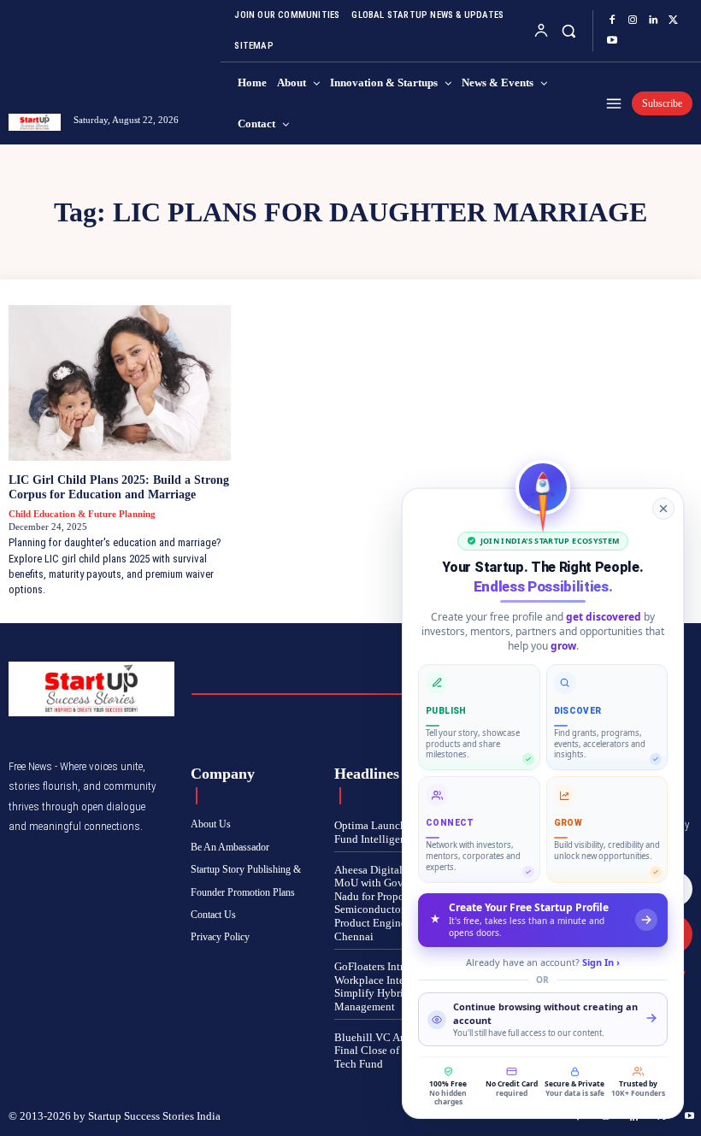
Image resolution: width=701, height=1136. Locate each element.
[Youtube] (612, 41)
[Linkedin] (653, 20)
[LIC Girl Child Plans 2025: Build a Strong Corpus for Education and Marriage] (120, 383)
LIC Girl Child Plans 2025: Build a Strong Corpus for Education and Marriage (119, 487)
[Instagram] (632, 20)
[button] (569, 30)
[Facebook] (612, 20)
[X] (673, 20)
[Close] (663, 508)
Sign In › (601, 962)
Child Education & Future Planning (82, 514)
